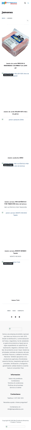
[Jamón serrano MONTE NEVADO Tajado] (15, 230)
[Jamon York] (15, 279)
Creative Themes (16, 422)
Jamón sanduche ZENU (15, 158)
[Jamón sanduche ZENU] (15, 137)
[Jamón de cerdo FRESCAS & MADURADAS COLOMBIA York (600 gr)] (15, 42)
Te (8, 383)
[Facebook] (11, 317)
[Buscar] (25, 3)
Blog (14, 310)
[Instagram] (15, 317)
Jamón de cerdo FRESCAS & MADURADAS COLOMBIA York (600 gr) (15, 66)
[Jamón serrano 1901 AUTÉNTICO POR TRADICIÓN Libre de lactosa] (15, 180)
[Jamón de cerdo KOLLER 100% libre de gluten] (15, 90)
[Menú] (28, 3)
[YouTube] (19, 317)
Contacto (21, 310)
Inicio (9, 310)
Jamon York (15, 300)
